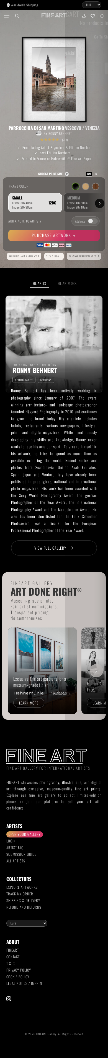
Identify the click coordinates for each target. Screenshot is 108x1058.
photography (49, 782)
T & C (10, 963)
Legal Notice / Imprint (25, 983)
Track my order (19, 893)
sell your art (79, 801)
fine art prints (88, 788)
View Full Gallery (50, 548)
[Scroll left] (11, 670)
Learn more (28, 703)
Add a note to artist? (25, 221)
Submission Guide (21, 854)
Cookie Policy (17, 976)
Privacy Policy (18, 970)
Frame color (19, 186)
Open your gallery (25, 834)
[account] (83, 15)
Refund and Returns (23, 907)
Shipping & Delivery (23, 900)
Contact (13, 956)
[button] (7, 16)
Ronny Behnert (60, 133)
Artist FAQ (15, 847)
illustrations (71, 782)
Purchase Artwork (52, 235)
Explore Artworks (22, 887)
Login (11, 841)
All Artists (15, 861)
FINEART (12, 950)
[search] (17, 15)
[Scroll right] (96, 670)
